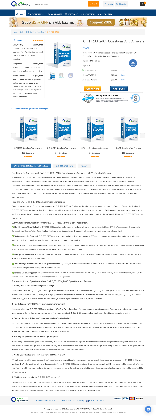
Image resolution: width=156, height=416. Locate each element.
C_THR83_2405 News (64, 166)
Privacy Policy (78, 400)
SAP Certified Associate (35, 32)
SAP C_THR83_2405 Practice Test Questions (31, 166)
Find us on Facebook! (97, 400)
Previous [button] (45, 55)
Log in (109, 4)
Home (15, 32)
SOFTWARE (72, 14)
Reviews (84, 166)
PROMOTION (88, 14)
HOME (21, 14)
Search (94, 4)
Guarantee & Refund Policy (46, 400)
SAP (21, 32)
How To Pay (66, 400)
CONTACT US (105, 14)
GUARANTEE (56, 14)
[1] (119, 88)
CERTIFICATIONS (36, 14)
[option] (61, 55)
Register (122, 4)
